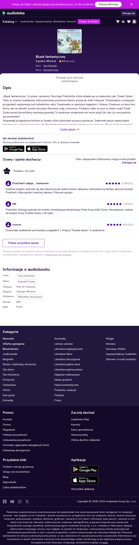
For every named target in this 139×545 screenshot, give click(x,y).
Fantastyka (9, 385)
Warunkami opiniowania (58, 254)
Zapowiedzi (9, 482)
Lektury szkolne (63, 344)
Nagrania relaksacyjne (67, 375)
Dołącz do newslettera (16, 472)
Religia (110, 339)
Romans (110, 344)
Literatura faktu (63, 354)
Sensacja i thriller (116, 349)
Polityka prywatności (15, 435)
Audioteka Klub (80, 419)
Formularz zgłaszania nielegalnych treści (26, 445)
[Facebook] (5, 502)
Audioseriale (27, 21)
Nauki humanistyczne (66, 385)
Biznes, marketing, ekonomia (19, 364)
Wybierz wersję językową (18, 467)
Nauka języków (63, 380)
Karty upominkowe (82, 430)
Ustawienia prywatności (17, 440)
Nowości (71, 21)
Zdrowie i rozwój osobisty (121, 359)
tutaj (105, 542)
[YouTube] (12, 502)
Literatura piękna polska (68, 369)
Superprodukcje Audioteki (121, 354)
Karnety (75, 425)
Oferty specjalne (14, 344)
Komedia (8, 400)
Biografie (8, 359)
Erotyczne (8, 380)
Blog (5, 477)
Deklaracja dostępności (16, 450)
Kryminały (60, 339)
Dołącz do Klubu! (88, 21)
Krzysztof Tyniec (50, 70)
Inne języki (9, 395)
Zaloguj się (128, 13)
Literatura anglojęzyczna (68, 349)
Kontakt (7, 419)
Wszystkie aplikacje (82, 489)
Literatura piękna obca (67, 364)
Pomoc (7, 425)
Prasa (57, 400)
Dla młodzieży (11, 375)
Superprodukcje (43, 21)
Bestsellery (59, 21)
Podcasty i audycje (65, 390)
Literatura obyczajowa (67, 359)
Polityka (59, 395)
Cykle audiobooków (14, 487)
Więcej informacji (108, 4)
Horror (6, 390)
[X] (27, 502)
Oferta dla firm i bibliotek (85, 440)
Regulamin (9, 430)
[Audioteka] (14, 13)
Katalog (8, 22)
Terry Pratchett (50, 65)
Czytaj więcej (68, 129)
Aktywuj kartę (79, 435)
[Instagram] (20, 502)
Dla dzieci (8, 369)
